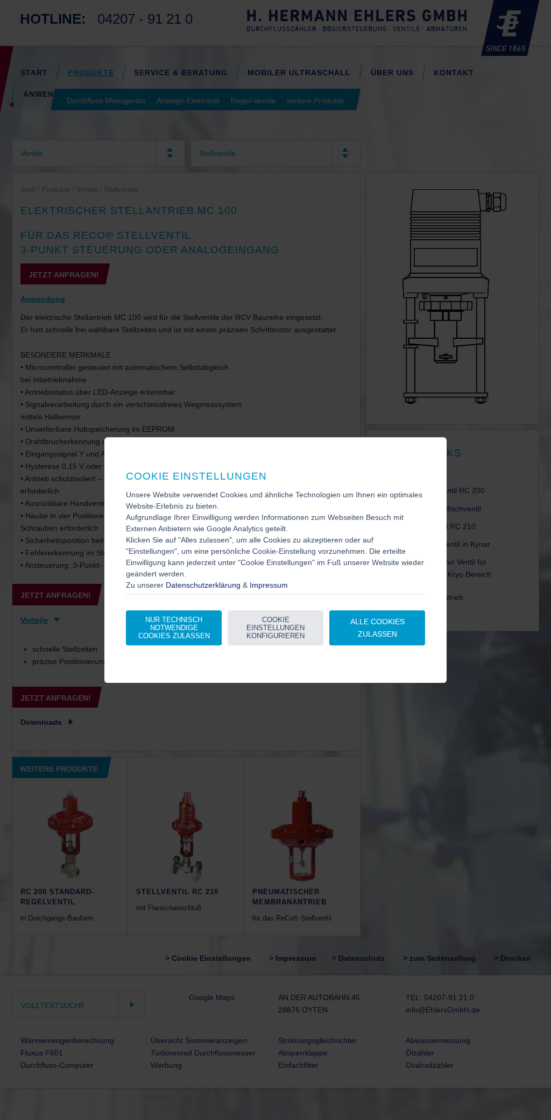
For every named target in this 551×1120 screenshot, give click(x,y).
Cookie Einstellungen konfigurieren (275, 628)
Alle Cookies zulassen (377, 627)
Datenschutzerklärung (203, 585)
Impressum (269, 585)
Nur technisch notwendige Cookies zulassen (174, 628)
